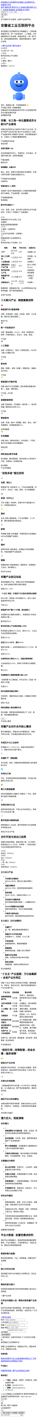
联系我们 (21, 1413)
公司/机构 (4, 1322)
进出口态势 (25, 1371)
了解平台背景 (6, 1317)
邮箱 (3, 1325)
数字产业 (15, 7)
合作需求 (4, 1332)
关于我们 (26, 10)
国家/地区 (4, 1328)
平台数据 (14, 1413)
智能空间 (8, 7)
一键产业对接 (6, 46)
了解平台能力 (16, 46)
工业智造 (22, 7)
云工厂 (30, 1358)
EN (6, 14)
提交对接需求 (6, 1334)
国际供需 (29, 7)
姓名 (3, 1320)
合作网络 (19, 10)
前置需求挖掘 (6, 1371)
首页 (2, 7)
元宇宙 (5, 10)
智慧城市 (11, 10)
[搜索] (2, 12)
